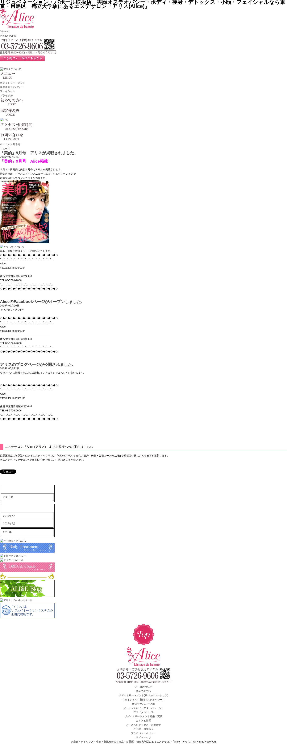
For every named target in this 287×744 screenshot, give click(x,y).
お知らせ (15, 144)
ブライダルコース (143, 712)
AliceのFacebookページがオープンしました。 (42, 301)
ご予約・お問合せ (143, 729)
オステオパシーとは (143, 703)
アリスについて (143, 687)
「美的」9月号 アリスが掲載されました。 (41, 153)
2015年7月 (9, 516)
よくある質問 (143, 720)
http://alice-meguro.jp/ (12, 267)
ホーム (4, 144)
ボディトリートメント (12, 82)
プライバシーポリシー (143, 733)
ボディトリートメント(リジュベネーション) (143, 695)
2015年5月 (9, 523)
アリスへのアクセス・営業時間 (143, 724)
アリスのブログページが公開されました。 (38, 364)
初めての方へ (143, 691)
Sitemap (4, 31)
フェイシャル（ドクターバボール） (143, 708)
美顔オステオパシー (11, 87)
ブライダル (6, 95)
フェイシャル (7, 91)
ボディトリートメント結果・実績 (143, 716)
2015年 (7, 532)
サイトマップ (143, 737)
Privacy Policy (8, 35)
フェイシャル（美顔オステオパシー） (143, 699)
